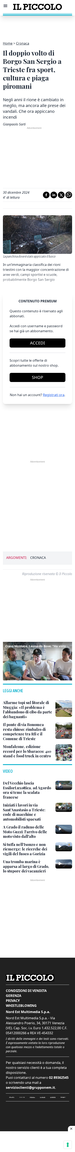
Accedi (37, 343)
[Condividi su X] (61, 195)
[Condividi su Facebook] (46, 195)
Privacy (13, 1000)
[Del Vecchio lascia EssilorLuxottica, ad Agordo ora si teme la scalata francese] (63, 785)
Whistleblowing (21, 1005)
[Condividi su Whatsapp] (68, 195)
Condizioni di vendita (26, 990)
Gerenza (13, 995)
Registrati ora (53, 395)
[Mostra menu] (5, 5)
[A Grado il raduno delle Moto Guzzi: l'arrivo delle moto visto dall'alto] (63, 829)
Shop (37, 377)
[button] (37, 660)
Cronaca (22, 43)
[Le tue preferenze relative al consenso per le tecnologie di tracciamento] (68, 1145)
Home (7, 43)
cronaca (38, 557)
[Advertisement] (37, 26)
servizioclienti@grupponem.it (30, 1087)
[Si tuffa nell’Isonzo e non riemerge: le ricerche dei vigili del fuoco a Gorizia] (63, 846)
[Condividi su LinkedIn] (53, 195)
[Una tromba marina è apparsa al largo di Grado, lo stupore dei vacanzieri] (63, 864)
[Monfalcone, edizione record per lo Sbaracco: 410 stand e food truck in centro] (63, 752)
